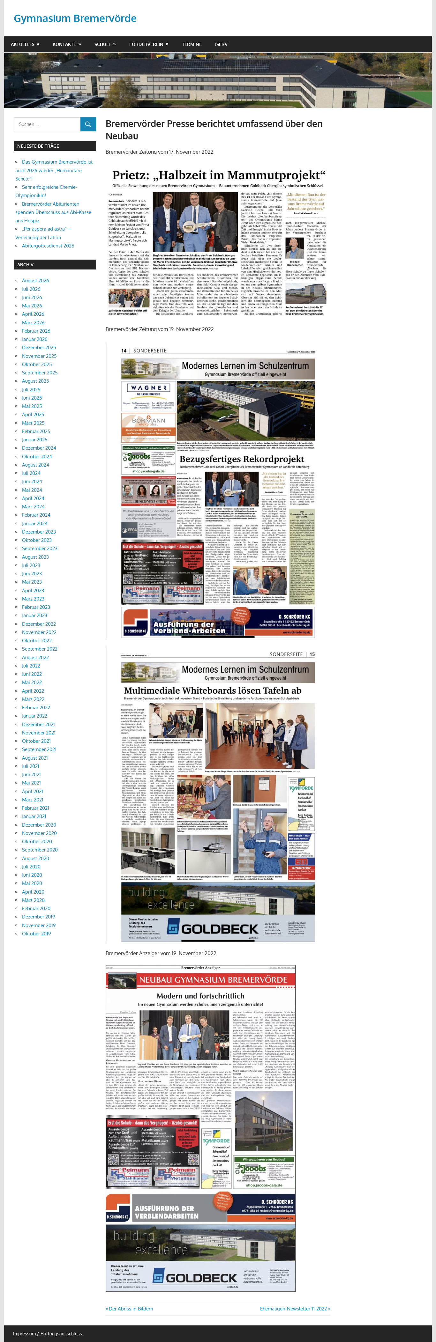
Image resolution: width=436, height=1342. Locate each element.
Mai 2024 (32, 490)
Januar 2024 (35, 523)
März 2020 (33, 900)
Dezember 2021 (38, 724)
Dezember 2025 (39, 347)
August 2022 (35, 657)
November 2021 (39, 733)
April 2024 (33, 498)
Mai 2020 (32, 883)
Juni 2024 (32, 481)
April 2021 (32, 791)
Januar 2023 (34, 615)
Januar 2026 (35, 339)
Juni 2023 (32, 574)
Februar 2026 (36, 331)
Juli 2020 (31, 867)
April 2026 (33, 314)
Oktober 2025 (37, 364)
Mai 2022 (32, 682)
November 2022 (39, 632)
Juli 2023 (31, 565)
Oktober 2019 (36, 934)
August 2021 (35, 758)
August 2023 (35, 557)
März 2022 (33, 699)
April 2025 (33, 414)
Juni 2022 (32, 674)
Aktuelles (22, 44)
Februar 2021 (35, 808)
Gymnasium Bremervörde (75, 18)
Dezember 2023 (39, 532)
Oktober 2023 (37, 540)
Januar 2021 (34, 816)
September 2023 (39, 548)
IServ (221, 44)
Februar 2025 (36, 431)
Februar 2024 (36, 515)
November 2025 (39, 356)
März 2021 (32, 800)
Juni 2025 (32, 398)
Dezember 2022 (39, 624)
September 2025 (40, 373)
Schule (102, 44)
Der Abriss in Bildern (131, 1309)
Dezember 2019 (38, 917)
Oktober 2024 (37, 456)
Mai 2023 (32, 582)
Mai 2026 (32, 306)
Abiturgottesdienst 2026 (48, 246)
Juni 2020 (32, 875)
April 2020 (33, 892)
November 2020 (39, 833)
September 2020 (40, 850)
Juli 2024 (31, 473)
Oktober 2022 (37, 641)
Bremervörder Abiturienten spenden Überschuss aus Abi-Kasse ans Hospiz (53, 212)
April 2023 (33, 590)
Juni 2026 (32, 297)
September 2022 (39, 649)
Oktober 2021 (36, 741)
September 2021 (39, 749)
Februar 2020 (36, 908)
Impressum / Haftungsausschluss (47, 1333)
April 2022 (33, 691)
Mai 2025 (32, 406)
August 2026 (35, 280)
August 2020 (35, 858)
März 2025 (33, 423)
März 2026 (33, 323)
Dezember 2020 (39, 825)
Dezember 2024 (39, 448)
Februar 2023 (36, 607)
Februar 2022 (36, 707)
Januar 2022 (34, 716)
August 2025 (35, 381)
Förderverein (146, 44)
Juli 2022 (31, 666)
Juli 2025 (31, 390)
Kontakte (64, 44)
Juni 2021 (31, 774)
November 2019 (39, 925)
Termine (192, 44)
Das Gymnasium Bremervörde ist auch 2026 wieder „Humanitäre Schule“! (54, 170)
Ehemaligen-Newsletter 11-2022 (293, 1309)
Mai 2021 (31, 783)
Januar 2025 (35, 440)
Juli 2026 (31, 289)
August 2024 (35, 465)
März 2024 (33, 507)
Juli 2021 (30, 766)
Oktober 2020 (37, 841)
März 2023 (33, 599)
